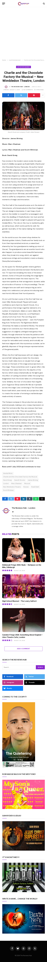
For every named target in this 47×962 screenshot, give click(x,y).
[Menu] (3, 3)
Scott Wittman (8, 490)
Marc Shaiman (16, 483)
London (6, 483)
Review (26, 487)
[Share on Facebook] (8, 95)
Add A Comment (23, 649)
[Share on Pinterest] (34, 95)
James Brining (33, 480)
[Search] (44, 3)
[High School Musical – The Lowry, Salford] (23, 586)
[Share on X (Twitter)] (21, 95)
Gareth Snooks (19, 480)
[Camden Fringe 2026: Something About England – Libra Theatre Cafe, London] (23, 620)
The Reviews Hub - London (20, 86)
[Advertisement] (23, 33)
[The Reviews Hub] (23, 3)
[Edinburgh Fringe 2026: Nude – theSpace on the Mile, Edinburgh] (23, 550)
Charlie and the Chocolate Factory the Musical (20, 477)
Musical (27, 483)
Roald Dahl (35, 487)
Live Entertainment (23, 67)
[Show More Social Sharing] (43, 95)
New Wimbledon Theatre (12, 487)
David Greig (7, 480)
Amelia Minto (8, 473)
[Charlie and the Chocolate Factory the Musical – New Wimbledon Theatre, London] (23, 116)
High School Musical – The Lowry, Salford (19, 601)
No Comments (28, 89)
